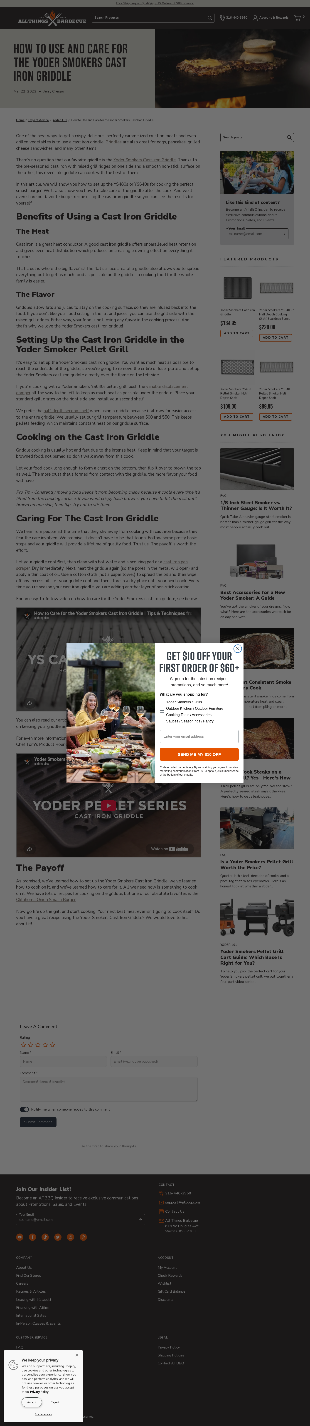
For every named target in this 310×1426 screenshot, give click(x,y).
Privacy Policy (39, 1392)
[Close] (78, 1355)
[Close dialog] (238, 649)
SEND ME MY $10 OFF (199, 754)
